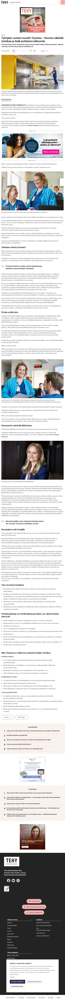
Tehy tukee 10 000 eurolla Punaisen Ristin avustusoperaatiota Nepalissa (29, 793)
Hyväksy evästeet (17, 981)
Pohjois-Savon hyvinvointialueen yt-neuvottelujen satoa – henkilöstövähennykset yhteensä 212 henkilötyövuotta (32, 815)
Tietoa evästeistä (10, 998)
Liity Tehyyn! (21, 717)
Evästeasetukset (17, 986)
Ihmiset (9, 931)
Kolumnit (10, 942)
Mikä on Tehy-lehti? (13, 955)
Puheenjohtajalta (12, 948)
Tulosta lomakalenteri (42, 936)
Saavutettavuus (31, 998)
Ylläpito (58, 998)
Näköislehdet (11, 958)
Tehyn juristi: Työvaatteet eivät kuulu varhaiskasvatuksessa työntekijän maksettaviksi (33, 731)
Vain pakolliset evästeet (34, 981)
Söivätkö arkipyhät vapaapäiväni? (17, 735)
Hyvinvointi (10, 934)
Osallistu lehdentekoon (36, 913)
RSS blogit (51, 998)
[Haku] (58, 2)
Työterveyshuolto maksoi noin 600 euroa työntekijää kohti (25, 749)
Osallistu (39, 920)
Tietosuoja (21, 998)
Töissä (9, 928)
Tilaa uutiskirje (36, 901)
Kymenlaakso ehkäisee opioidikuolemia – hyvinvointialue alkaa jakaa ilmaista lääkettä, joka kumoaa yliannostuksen (33, 798)
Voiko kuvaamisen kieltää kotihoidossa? (19, 744)
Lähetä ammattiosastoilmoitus (35, 907)
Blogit (9, 939)
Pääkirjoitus (10, 945)
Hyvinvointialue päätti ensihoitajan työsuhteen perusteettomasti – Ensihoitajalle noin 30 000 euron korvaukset (33, 809)
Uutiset (9, 923)
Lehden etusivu (12, 920)
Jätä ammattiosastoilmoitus (43, 929)
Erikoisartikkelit (12, 925)
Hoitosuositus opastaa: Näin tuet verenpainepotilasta (23, 803)
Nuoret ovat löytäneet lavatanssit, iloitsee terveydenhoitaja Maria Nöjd (29, 740)
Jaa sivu (43, 51)
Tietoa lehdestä (12, 952)
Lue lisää (12, 977)
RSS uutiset (42, 998)
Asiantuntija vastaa (12, 937)
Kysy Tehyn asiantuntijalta (44, 925)
